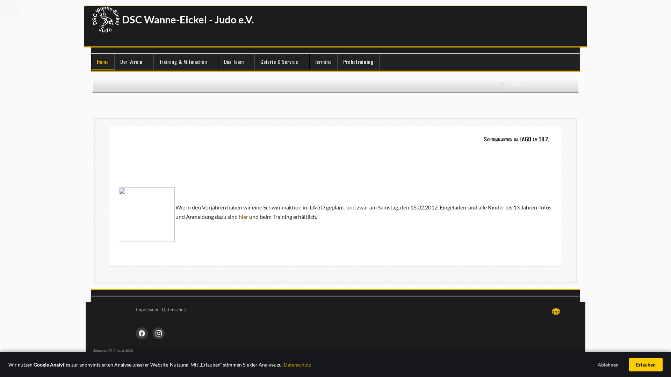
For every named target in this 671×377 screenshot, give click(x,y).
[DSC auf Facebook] (142, 333)
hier (243, 216)
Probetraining (358, 61)
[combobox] (541, 84)
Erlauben (646, 365)
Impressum (147, 309)
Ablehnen (608, 365)
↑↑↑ (556, 311)
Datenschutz (174, 309)
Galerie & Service (279, 61)
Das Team (234, 61)
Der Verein (131, 61)
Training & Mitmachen (183, 61)
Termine (323, 61)
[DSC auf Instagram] (159, 333)
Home (103, 61)
